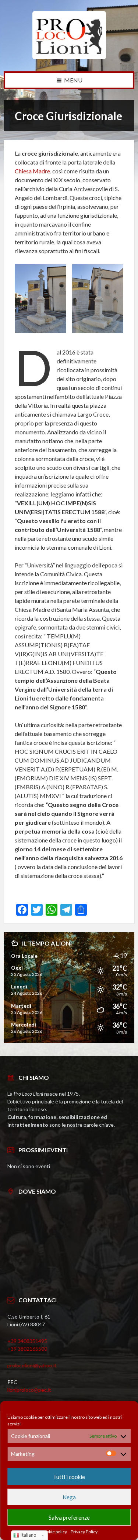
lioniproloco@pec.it (29, 1390)
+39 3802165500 (27, 1349)
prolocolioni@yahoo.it (32, 1365)
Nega (69, 1497)
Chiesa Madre (32, 170)
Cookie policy (54, 1531)
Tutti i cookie (69, 1476)
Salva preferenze (69, 1517)
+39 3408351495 (27, 1341)
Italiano (27, 1535)
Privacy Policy (84, 1531)
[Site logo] (69, 56)
